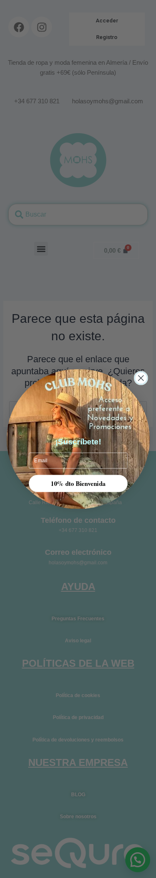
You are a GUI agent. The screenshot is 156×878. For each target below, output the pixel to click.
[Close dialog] (140, 378)
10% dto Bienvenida (78, 483)
